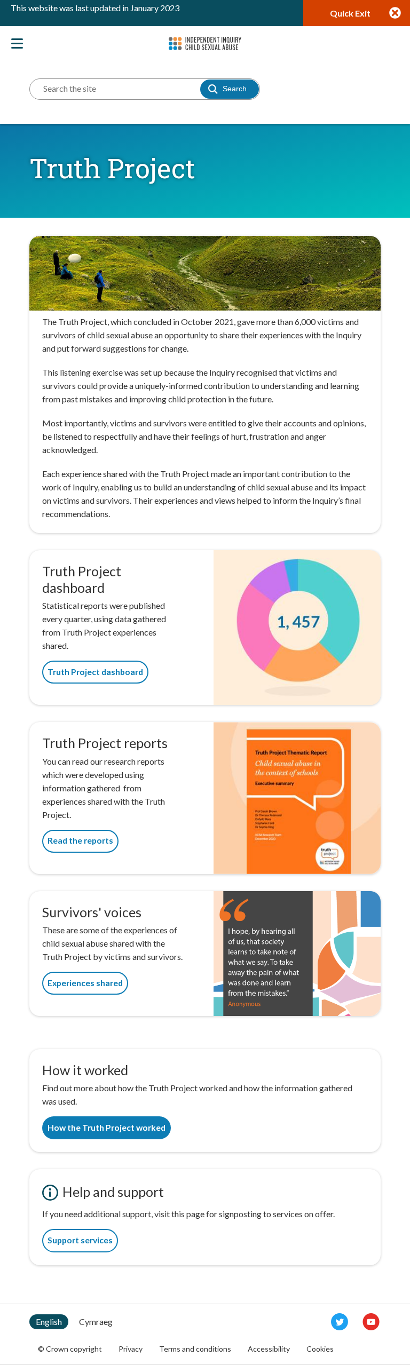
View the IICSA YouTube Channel (371, 1321)
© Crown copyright (70, 1348)
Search (235, 88)
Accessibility (269, 1348)
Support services (80, 1240)
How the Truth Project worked (106, 1127)
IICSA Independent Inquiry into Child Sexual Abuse (205, 43)
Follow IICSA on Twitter (339, 1321)
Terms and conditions (195, 1348)
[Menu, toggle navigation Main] (16, 43)
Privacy (131, 1348)
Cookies (320, 1348)
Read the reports (80, 840)
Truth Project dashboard (95, 672)
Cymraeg (96, 1321)
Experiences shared (85, 983)
